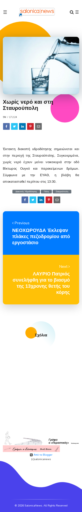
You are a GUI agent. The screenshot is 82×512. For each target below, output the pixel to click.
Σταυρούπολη (62, 191)
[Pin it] (30, 126)
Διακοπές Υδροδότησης (26, 191)
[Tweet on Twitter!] (14, 126)
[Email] (38, 126)
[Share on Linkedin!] (22, 126)
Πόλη (46, 191)
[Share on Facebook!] (6, 126)
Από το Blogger (42, 455)
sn (4, 117)
